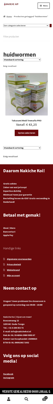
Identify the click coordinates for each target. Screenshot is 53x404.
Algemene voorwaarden (19, 259)
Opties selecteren (26, 132)
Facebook (8, 374)
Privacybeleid (14, 264)
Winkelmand (13, 269)
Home (9, 16)
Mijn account (13, 275)
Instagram (8, 377)
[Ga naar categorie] (51, 25)
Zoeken (26, 399)
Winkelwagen (40, 397)
